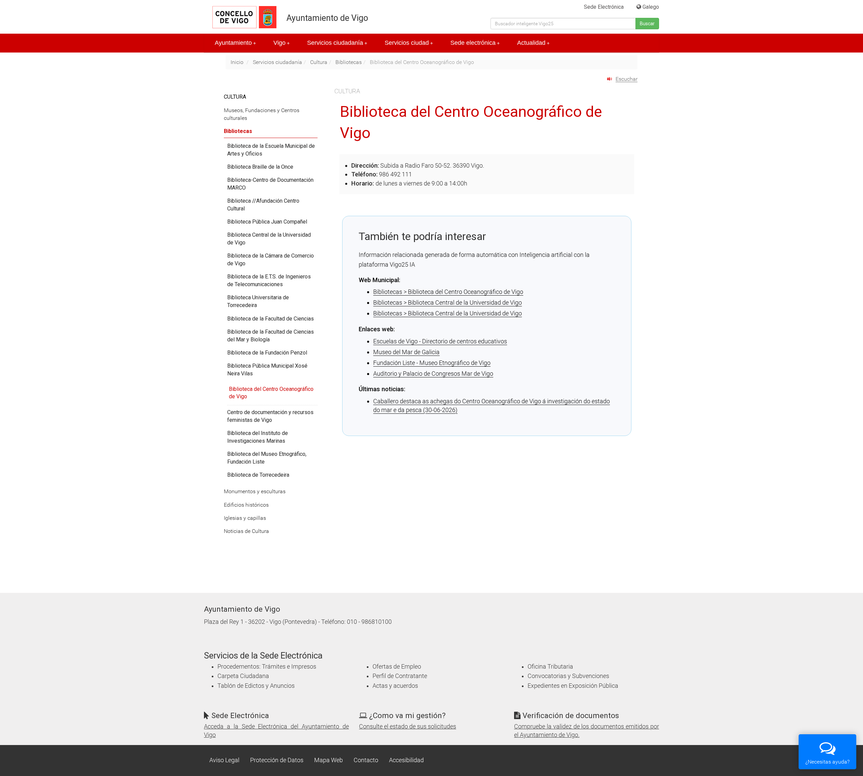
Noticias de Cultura (246, 531)
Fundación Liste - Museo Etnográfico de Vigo (431, 362)
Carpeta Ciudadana (243, 676)
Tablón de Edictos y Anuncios (256, 685)
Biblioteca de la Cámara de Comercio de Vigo (270, 259)
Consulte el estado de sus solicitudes (407, 726)
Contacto (366, 760)
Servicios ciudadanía (337, 42)
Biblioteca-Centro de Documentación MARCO (270, 184)
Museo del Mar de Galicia (406, 352)
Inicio (237, 62)
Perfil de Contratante (400, 676)
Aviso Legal (224, 760)
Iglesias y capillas (245, 518)
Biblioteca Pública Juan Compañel (267, 221)
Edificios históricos (246, 505)
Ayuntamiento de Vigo (327, 18)
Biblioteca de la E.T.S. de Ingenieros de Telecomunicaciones (269, 280)
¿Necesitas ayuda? (827, 761)
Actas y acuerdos (395, 685)
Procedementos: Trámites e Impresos (266, 666)
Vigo (281, 42)
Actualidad (533, 42)
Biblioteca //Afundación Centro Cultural (263, 205)
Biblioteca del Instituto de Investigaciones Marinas (257, 437)
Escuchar (626, 79)
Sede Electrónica (604, 7)
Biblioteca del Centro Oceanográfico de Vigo (271, 393)
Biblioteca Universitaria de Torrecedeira (258, 301)
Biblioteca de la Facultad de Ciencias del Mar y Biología (270, 336)
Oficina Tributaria (550, 666)
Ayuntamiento (235, 42)
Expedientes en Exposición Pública (573, 685)
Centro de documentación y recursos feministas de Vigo (270, 416)
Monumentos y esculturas (255, 491)
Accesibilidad (406, 760)
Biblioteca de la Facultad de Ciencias (270, 318)
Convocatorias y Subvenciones (568, 676)
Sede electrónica (475, 42)
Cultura (318, 62)
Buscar (647, 23)
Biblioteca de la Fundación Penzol (267, 352)
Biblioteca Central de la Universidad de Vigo (269, 239)
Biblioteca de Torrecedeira (258, 475)
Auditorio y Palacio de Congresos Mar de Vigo (433, 373)
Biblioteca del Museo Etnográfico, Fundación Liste (266, 458)
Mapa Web (328, 760)
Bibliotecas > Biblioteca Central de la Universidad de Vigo (447, 302)
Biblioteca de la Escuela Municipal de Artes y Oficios (271, 150)
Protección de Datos (276, 760)
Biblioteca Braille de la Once (260, 167)
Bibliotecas (348, 62)
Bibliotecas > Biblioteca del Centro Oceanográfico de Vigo (448, 291)
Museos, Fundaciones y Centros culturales (261, 114)
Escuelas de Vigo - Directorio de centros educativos (440, 341)
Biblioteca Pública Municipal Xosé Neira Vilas (267, 370)
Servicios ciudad (409, 42)
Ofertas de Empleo (397, 666)
